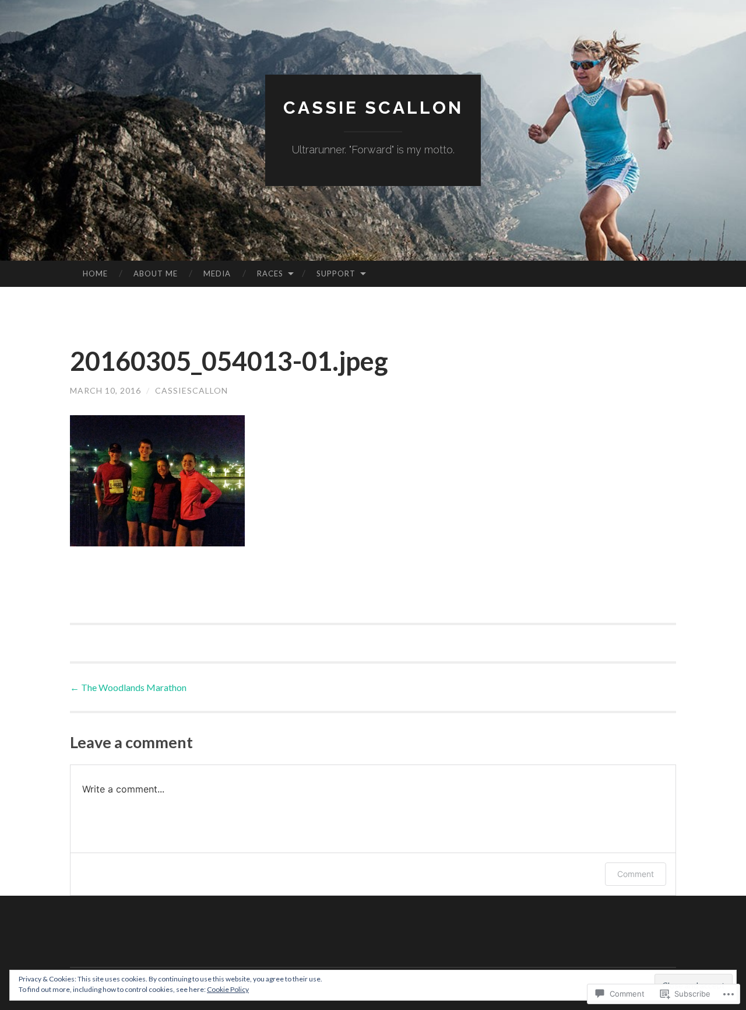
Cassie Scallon (373, 107)
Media (217, 273)
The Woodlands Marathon (128, 687)
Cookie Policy (228, 989)
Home (95, 273)
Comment (635, 874)
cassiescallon (191, 390)
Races (270, 273)
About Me (155, 273)
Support (336, 273)
